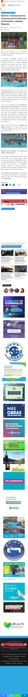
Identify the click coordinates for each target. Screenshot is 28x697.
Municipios (13, 12)
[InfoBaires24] (14, 5)
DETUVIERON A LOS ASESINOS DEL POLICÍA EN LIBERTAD (20, 275)
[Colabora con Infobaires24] (14, 191)
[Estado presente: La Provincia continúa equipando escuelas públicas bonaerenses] (21, 252)
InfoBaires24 (4, 27)
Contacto (14, 663)
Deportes (3, 12)
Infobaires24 (20, 663)
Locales (7, 12)
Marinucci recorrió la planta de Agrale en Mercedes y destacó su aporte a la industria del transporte (7, 276)
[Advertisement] (14, 683)
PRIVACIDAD (8, 663)
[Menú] (0, 9)
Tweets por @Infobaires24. (8, 579)
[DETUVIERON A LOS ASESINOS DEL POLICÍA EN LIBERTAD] (21, 268)
